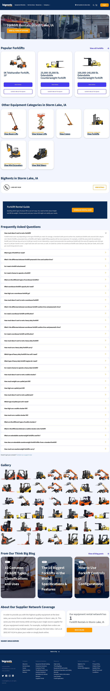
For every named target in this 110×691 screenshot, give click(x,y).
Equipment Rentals (20, 5)
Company (46, 5)
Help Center (57, 664)
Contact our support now (24, 455)
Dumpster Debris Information (62, 674)
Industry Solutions (41, 672)
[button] (99, 187)
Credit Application (59, 678)
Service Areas (31, 5)
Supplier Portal (40, 678)
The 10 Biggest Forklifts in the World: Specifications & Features (54, 578)
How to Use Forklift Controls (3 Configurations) (91, 576)
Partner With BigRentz (84, 668)
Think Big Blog (58, 666)
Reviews (25, 672)
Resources (38, 5)
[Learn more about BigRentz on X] (3, 676)
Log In (104, 5)
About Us (25, 664)
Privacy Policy (96, 664)
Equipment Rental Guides (60, 668)
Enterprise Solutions (41, 666)
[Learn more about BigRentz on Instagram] (10, 676)
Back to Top (53, 651)
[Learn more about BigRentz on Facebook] (6, 676)
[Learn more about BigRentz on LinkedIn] (13, 676)
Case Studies (57, 676)
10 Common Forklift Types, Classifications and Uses (16, 576)
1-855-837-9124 (16, 187)
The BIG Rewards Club (42, 670)
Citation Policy (96, 666)
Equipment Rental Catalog (43, 664)
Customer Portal (40, 668)
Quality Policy (96, 668)
